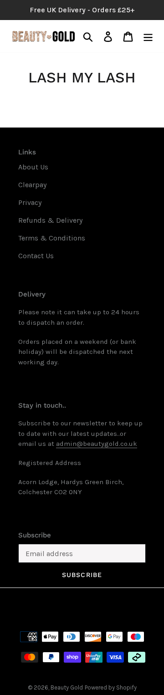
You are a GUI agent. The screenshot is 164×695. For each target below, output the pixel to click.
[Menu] (148, 36)
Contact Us (36, 255)
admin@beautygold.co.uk (96, 443)
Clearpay (32, 184)
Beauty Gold (67, 687)
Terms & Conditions (51, 238)
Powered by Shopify (111, 687)
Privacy (29, 202)
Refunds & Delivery (50, 220)
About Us (33, 167)
